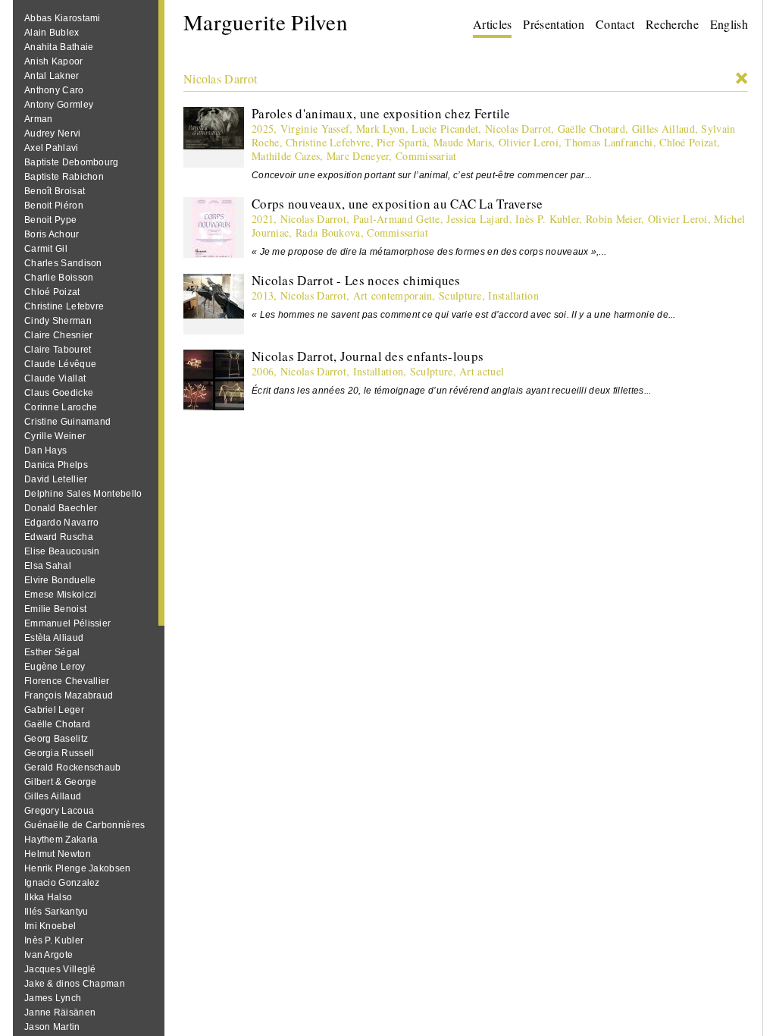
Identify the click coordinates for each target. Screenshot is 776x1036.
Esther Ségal (52, 652)
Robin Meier (613, 219)
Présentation (553, 24)
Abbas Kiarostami (62, 18)
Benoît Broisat (54, 191)
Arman (38, 119)
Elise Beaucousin (62, 551)
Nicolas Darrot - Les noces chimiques (356, 280)
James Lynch (52, 998)
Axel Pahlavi (51, 148)
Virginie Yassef (315, 128)
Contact (615, 24)
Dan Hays (45, 450)
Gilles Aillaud (52, 796)
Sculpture (460, 295)
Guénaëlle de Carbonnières (85, 825)
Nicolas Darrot (220, 78)
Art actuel (481, 371)
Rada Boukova (328, 232)
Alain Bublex (52, 32)
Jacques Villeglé (60, 969)
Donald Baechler (61, 508)
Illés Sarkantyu (56, 911)
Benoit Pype (50, 220)
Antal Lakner (52, 76)
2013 (263, 295)
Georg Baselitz (56, 738)
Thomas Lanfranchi (608, 142)
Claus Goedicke (58, 393)
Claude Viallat (55, 378)
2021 (263, 219)
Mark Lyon (380, 128)
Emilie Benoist (55, 609)
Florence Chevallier (67, 681)
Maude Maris (462, 142)
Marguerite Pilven (265, 21)
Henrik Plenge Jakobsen (77, 868)
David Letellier (56, 479)
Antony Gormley (58, 104)
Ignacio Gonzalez (62, 882)
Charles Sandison (63, 263)
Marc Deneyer (358, 156)
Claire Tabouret (58, 349)
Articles (492, 24)
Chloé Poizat (52, 292)
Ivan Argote (48, 955)
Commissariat (426, 156)
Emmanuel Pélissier (67, 623)
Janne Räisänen (59, 1012)
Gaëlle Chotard (57, 724)
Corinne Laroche (61, 407)
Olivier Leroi (529, 142)
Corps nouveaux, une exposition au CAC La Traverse (397, 203)
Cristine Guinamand (67, 421)
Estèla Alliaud (53, 638)
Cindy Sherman (58, 321)
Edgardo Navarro (61, 522)
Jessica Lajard (477, 219)
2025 (263, 128)
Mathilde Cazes (286, 156)
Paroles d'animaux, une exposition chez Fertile (381, 113)
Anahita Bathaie (59, 47)
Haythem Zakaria (61, 839)
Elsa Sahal (47, 565)
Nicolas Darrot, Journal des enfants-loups (367, 356)
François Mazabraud (68, 695)
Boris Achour (52, 234)
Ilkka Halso (48, 897)
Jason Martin (52, 1027)
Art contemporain (393, 295)
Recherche (672, 24)
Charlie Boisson (59, 277)
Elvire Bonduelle (60, 580)
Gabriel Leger (54, 710)
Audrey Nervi (52, 133)
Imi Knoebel (50, 926)
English (729, 24)
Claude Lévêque (60, 364)
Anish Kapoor (53, 61)
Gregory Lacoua (59, 810)
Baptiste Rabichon (64, 176)
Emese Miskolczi (60, 594)
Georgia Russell (59, 753)
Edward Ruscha (58, 537)
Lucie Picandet (444, 128)
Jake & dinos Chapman (74, 983)
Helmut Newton (57, 854)
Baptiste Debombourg (71, 162)
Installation (513, 295)
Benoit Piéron (53, 205)
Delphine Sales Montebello (83, 493)
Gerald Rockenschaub (72, 767)
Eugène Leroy (55, 666)
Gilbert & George (60, 782)
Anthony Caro (54, 90)
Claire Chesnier (58, 335)
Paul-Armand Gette (396, 219)
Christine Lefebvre (64, 306)
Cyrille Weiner (55, 436)
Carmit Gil (45, 248)
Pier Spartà (402, 142)
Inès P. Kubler (53, 940)
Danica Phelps (56, 465)
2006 (263, 371)
